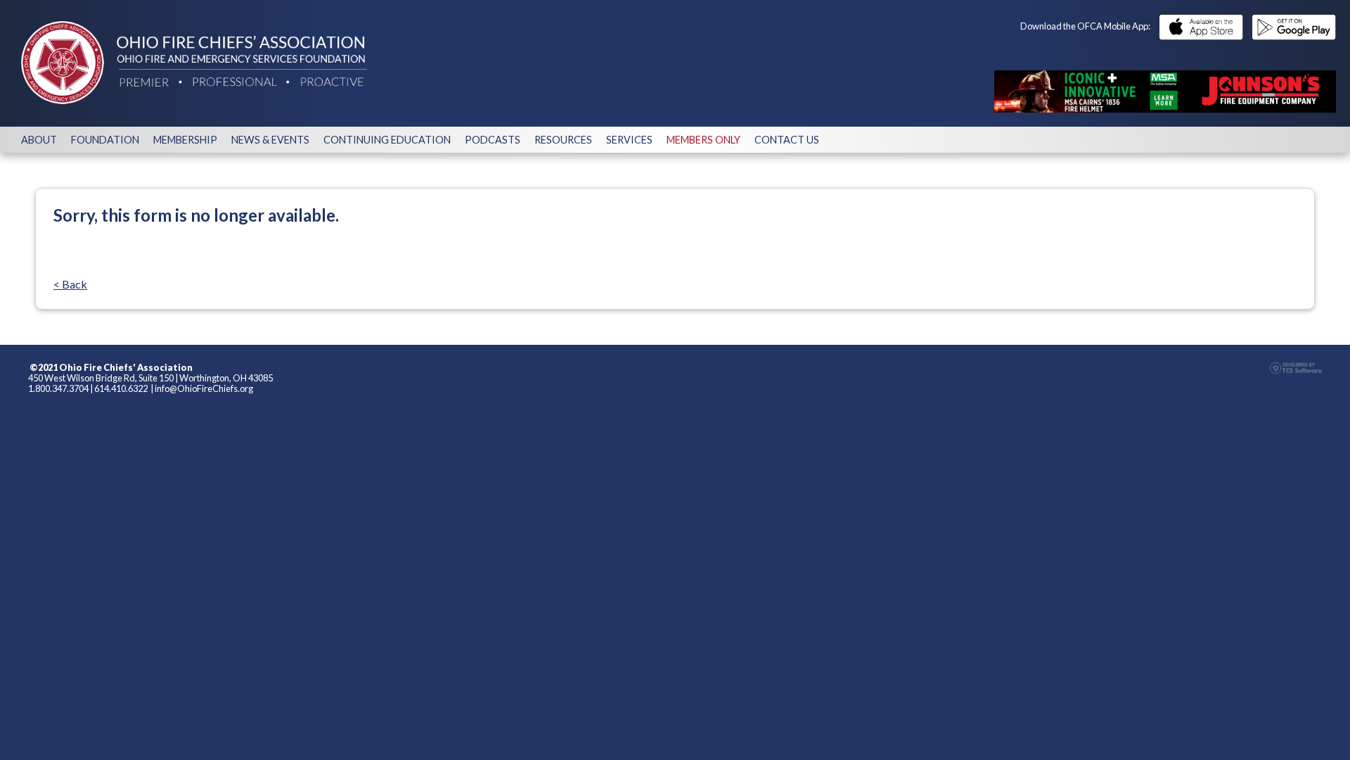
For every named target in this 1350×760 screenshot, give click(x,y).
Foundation (105, 140)
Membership (185, 140)
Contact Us (786, 140)
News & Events (270, 140)
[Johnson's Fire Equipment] (1165, 91)
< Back (70, 284)
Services (629, 140)
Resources (563, 140)
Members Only (703, 140)
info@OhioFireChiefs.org (204, 388)
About (39, 140)
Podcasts (492, 140)
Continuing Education (387, 140)
